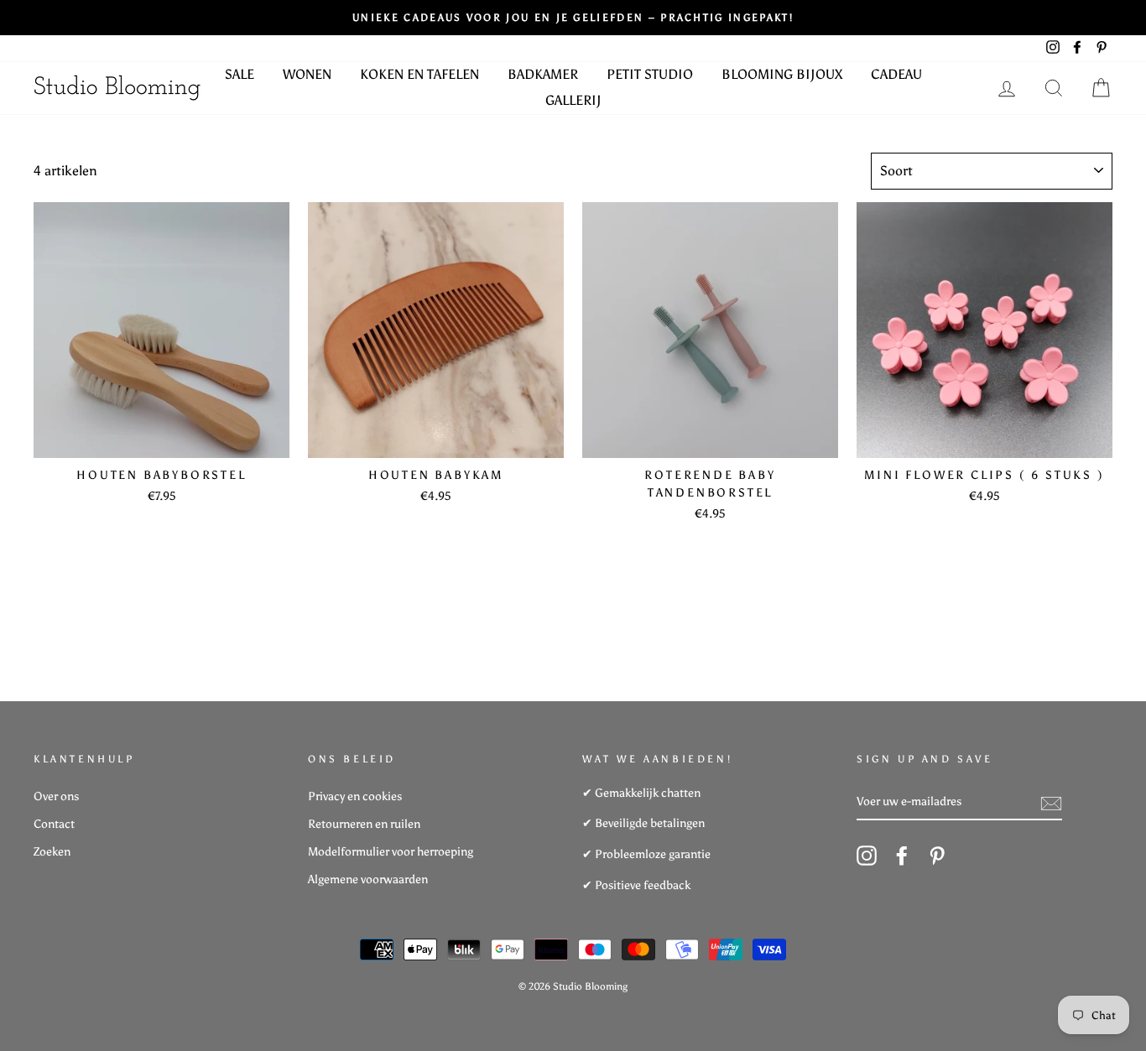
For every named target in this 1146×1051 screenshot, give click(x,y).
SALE (239, 74)
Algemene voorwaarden (368, 879)
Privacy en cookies (355, 796)
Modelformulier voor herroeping (390, 852)
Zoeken (52, 852)
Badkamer (543, 74)
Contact (54, 824)
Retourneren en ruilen (364, 824)
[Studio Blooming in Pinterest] (937, 855)
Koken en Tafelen (419, 74)
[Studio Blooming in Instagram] (867, 855)
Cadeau (896, 74)
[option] (573, 17)
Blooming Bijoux (781, 74)
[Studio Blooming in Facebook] (902, 855)
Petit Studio (650, 74)
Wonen (307, 74)
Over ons (56, 796)
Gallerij (573, 100)
